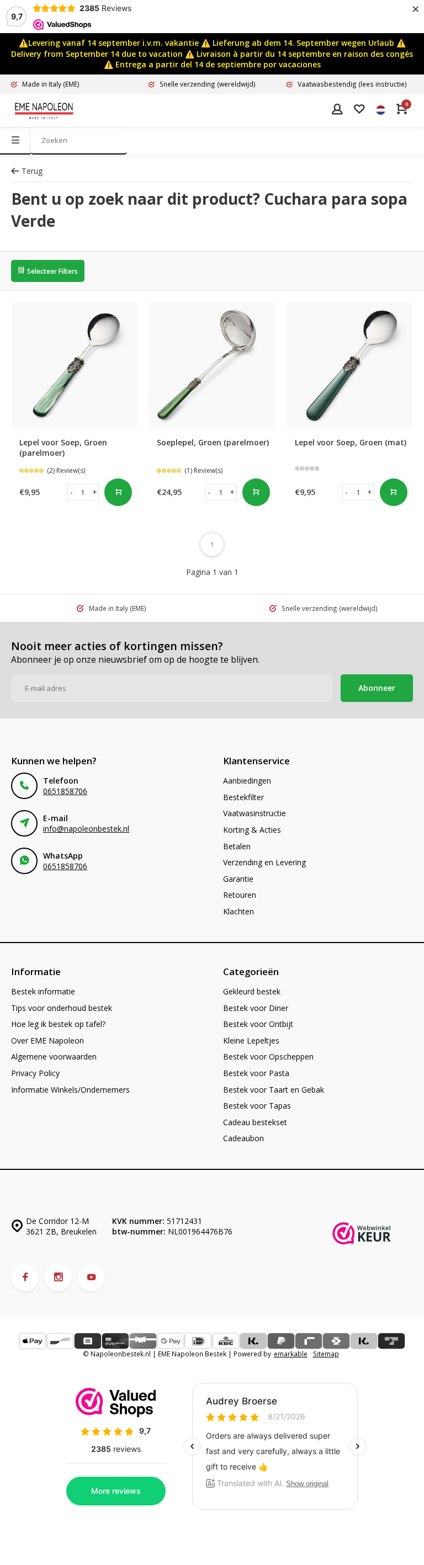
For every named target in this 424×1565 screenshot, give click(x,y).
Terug (32, 171)
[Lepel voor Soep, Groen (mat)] (350, 365)
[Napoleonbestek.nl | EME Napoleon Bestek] (44, 110)
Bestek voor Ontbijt (258, 1024)
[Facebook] (25, 1277)
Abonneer (376, 688)
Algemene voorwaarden (54, 1056)
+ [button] (94, 492)
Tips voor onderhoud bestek (61, 1008)
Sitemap (326, 1353)
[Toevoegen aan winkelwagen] (118, 492)
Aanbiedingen (247, 780)
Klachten (238, 911)
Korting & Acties (252, 829)
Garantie (238, 879)
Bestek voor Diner (255, 1008)
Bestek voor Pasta (256, 1073)
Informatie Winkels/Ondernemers (70, 1089)
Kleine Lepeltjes (251, 1040)
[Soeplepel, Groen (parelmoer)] (212, 365)
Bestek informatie (43, 991)
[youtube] (91, 1277)
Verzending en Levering (264, 862)
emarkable (291, 1353)
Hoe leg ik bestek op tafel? (58, 1024)
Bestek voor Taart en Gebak (273, 1089)
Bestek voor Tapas (257, 1105)
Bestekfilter (243, 797)
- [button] (71, 492)
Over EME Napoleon (47, 1040)
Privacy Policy (35, 1073)
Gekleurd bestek (251, 991)
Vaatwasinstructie (254, 813)
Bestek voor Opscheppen (268, 1056)
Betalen (237, 846)
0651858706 (65, 791)
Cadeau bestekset (255, 1122)
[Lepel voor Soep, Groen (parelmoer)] (74, 365)
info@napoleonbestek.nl (86, 828)
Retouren (239, 895)
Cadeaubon (243, 1138)
